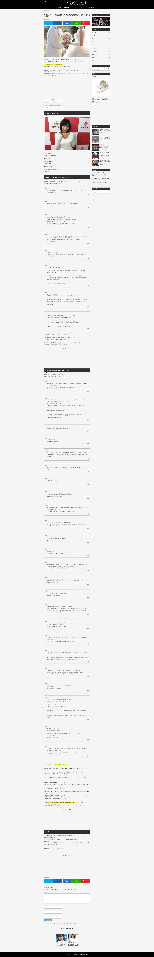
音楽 (93, 60)
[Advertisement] (67, 88)
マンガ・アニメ (95, 48)
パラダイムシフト (77, 2)
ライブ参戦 (94, 51)
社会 (93, 54)
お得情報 (59, 7)
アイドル (46, 877)
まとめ (46, 107)
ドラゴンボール (95, 44)
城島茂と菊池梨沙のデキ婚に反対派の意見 (54, 105)
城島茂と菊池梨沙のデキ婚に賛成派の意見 (54, 104)
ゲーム (93, 38)
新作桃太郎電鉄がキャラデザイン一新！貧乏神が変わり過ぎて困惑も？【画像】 (100, 183)
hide (55, 99)
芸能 (93, 57)
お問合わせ (82, 7)
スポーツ (94, 41)
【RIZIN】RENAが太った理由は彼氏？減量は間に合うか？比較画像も (101, 179)
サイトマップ (74, 7)
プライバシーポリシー (91, 7)
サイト (45, 915)
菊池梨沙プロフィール (50, 102)
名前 (45, 905)
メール (45, 910)
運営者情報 (66, 7)
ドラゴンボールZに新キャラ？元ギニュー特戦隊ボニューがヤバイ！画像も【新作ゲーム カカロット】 (101, 174)
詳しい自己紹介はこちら (97, 102)
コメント (46, 892)
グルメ (93, 35)
